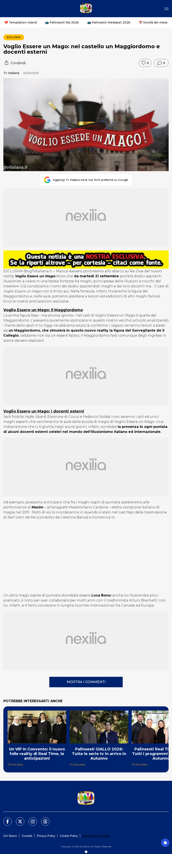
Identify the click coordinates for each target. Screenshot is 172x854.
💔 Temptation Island (20, 22)
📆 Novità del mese (153, 22)
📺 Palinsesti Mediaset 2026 (108, 22)
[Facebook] (5, 819)
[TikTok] (42, 819)
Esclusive (14, 37)
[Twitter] (17, 819)
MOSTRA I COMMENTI (86, 682)
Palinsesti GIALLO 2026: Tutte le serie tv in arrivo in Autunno (99, 754)
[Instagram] (30, 819)
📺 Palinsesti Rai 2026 (62, 22)
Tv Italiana (11, 73)
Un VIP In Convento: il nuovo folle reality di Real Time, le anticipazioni (37, 754)
